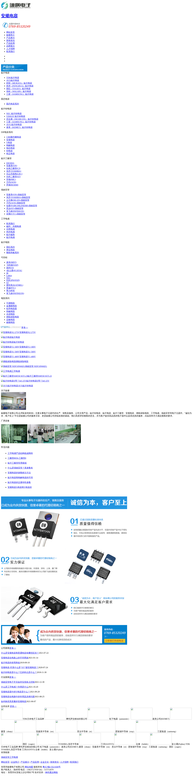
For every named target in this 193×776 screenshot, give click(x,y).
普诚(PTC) (11, 288)
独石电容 (10, 148)
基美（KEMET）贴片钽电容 (19, 127)
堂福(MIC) (11, 179)
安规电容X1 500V (27, 352)
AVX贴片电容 (12, 80)
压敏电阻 (10, 319)
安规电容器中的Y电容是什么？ (15, 692)
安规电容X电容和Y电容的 (20, 487)
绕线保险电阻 (12, 317)
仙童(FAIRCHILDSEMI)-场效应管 (21, 205)
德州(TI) (10, 268)
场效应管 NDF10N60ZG (36, 366)
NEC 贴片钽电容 (14, 113)
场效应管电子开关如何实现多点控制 (18, 682)
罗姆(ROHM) (12, 185)
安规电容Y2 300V (27, 347)
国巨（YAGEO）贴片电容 (18, 88)
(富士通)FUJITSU (14, 270)
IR (7, 273)
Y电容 (9, 142)
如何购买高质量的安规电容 (13, 701)
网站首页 (10, 32)
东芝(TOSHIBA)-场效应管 (18, 197)
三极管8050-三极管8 (17, 458)
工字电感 (16, 371)
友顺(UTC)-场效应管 (15, 214)
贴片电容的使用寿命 (10, 662)
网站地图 (29, 767)
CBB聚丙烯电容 (13, 137)
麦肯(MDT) (11, 262)
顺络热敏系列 (12, 252)
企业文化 (44, 762)
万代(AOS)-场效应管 (15, 203)
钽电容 (9, 151)
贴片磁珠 (10, 234)
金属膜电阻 (11, 306)
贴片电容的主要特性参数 (19, 482)
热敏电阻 (10, 311)
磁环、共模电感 (13, 226)
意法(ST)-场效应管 (14, 208)
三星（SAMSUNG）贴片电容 (20, 94)
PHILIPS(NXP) (13, 280)
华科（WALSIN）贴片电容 (18, 91)
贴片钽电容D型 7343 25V (37, 381)
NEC (8, 278)
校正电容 (10, 153)
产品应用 (10, 43)
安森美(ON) (11, 165)
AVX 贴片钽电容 (14, 124)
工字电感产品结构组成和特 (20, 453)
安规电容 (10, 140)
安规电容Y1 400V (27, 356)
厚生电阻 (10, 250)
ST (7, 282)
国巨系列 (10, 247)
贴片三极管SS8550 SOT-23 (39, 376)
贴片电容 (16, 337)
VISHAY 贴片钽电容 (15, 116)
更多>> (24, 327)
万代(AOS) (11, 182)
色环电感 (10, 232)
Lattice (9, 275)
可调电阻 (10, 303)
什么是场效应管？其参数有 (20, 468)
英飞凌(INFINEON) (15, 211)
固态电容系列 (12, 104)
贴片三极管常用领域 (17, 463)
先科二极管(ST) (13, 177)
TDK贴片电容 (12, 77)
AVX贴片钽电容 (25, 386)
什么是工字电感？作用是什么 (14, 687)
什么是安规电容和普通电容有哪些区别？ (20, 653)
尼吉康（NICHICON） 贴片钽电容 (22, 119)
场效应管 (5, 757)
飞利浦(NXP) (12, 265)
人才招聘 (10, 49)
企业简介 (15, 762)
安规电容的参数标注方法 (19, 473)
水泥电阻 (10, 314)
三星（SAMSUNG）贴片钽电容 (21, 122)
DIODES (10, 163)
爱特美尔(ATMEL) (14, 285)
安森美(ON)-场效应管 (16, 194)
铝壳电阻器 (11, 308)
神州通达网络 (51, 772)
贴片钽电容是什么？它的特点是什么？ (19, 672)
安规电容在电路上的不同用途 (14, 658)
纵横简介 (10, 35)
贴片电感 (10, 237)
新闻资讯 (10, 40)
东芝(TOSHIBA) (13, 171)
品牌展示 (10, 46)
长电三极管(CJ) (13, 168)
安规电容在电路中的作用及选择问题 (18, 696)
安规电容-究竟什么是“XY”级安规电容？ (19, 667)
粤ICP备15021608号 (52, 767)
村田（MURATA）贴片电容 (19, 83)
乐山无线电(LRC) (14, 174)
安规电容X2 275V (27, 332)
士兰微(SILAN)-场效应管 (17, 200)
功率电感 (10, 229)
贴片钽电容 (19, 342)
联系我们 (10, 51)
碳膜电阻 (10, 322)
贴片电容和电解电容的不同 (20, 477)
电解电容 (10, 145)
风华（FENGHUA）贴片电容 (19, 86)
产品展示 (10, 38)
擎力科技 (10, 290)
